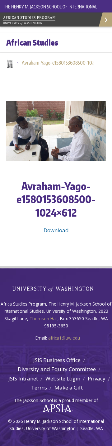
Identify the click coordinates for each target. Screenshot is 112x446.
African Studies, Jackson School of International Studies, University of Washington (46, 21)
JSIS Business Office (57, 360)
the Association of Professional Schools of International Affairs (55, 408)
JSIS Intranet (23, 378)
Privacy (96, 378)
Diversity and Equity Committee (57, 369)
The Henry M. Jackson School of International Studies (50, 10)
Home (9, 65)
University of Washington (56, 288)
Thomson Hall (44, 318)
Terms (39, 387)
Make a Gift (68, 387)
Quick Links (105, 19)
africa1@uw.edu (64, 338)
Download (56, 230)
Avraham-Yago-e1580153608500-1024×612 (61, 63)
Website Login (62, 378)
